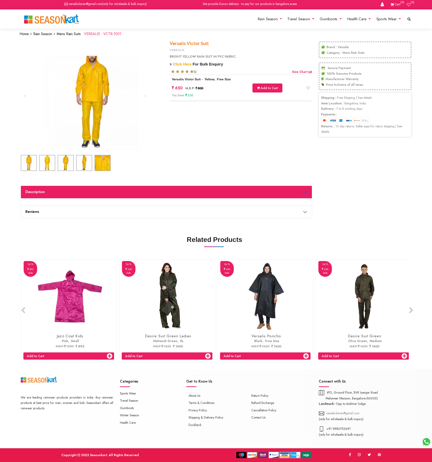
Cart (397, 4)
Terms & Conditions (201, 403)
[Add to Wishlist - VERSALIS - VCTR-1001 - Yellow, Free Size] (308, 87)
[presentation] (23, 310)
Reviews (32, 211)
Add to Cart (269, 88)
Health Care (357, 19)
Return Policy (259, 395)
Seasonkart (98, 455)
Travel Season (299, 19)
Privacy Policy (198, 410)
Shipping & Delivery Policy (206, 417)
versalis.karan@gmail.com (85, 4)
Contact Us (258, 417)
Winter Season (129, 415)
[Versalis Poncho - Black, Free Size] (266, 296)
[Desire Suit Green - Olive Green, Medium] (364, 296)
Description (35, 191)
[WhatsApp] (426, 441)
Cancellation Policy (263, 410)
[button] (31, 96)
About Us (194, 395)
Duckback (195, 425)
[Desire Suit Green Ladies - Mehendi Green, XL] (168, 296)
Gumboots (329, 19)
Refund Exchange (262, 403)
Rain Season (268, 19)
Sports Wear (387, 19)
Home (24, 33)
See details (365, 97)
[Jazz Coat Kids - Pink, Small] (70, 296)
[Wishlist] (408, 4)
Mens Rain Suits (69, 33)
